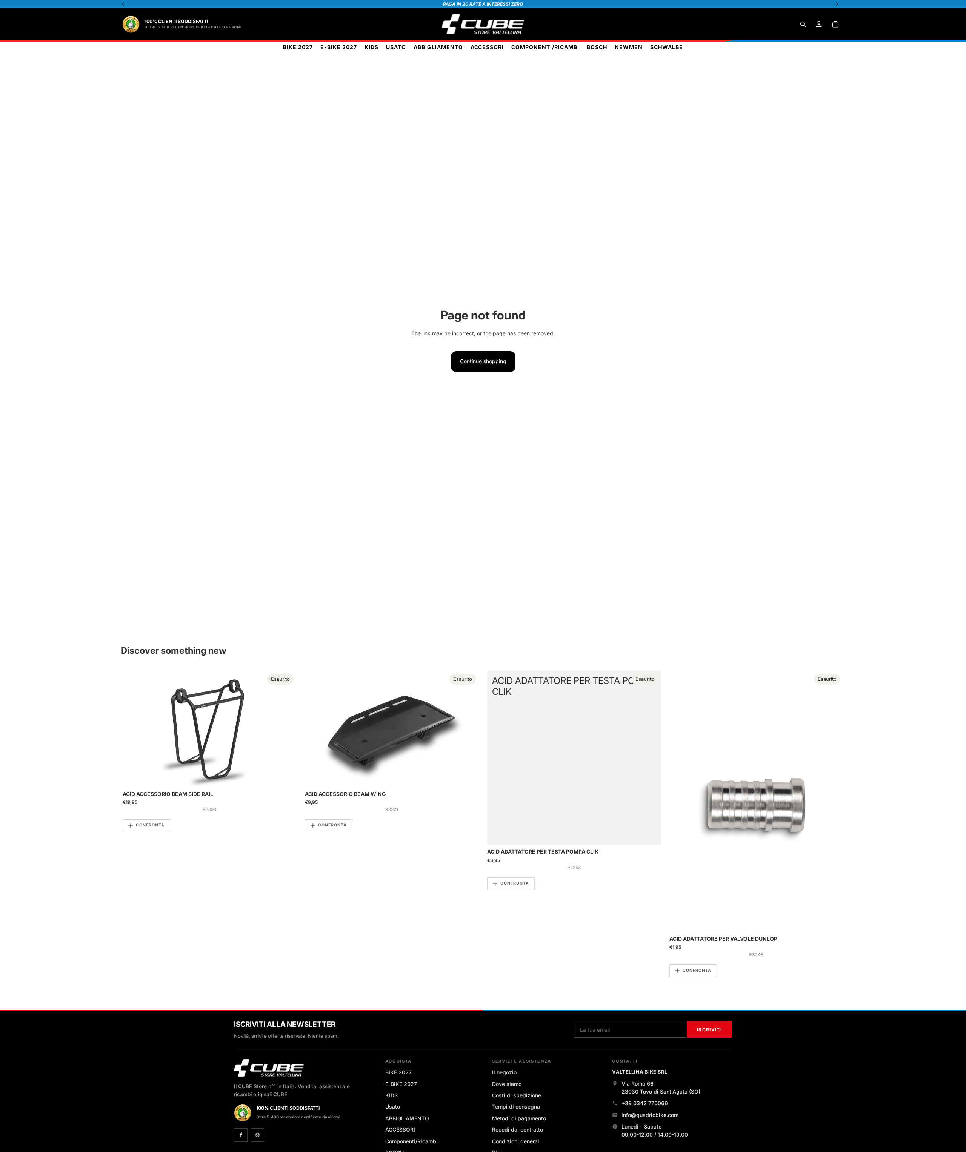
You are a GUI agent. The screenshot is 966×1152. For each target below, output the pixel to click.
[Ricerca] (803, 24)
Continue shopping (483, 361)
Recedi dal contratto (517, 1129)
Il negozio (504, 1072)
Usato (392, 1106)
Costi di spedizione (516, 1095)
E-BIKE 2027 (401, 1084)
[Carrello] (835, 24)
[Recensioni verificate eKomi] (131, 24)
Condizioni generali (516, 1141)
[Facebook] (241, 1135)
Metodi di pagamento (519, 1118)
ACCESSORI (400, 1129)
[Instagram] (257, 1135)
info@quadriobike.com (649, 1115)
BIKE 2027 (398, 1072)
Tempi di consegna (516, 1106)
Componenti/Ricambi (411, 1141)
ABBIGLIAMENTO (407, 1118)
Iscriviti (709, 1029)
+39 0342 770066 (644, 1103)
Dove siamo (506, 1084)
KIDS (391, 1095)
